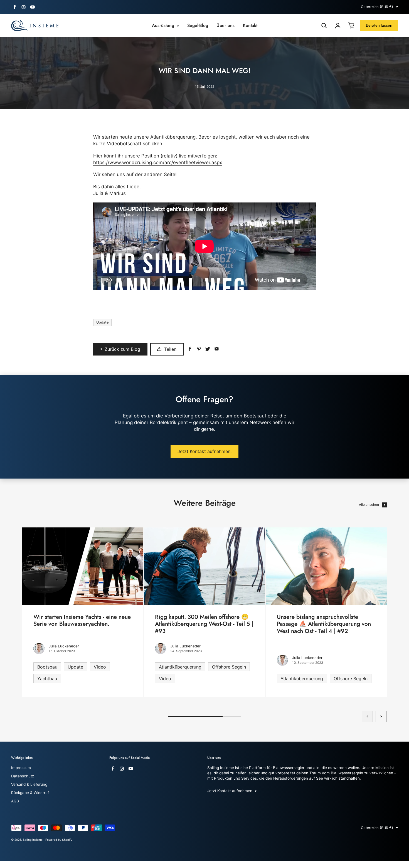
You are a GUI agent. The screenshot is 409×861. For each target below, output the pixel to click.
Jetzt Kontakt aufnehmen (229, 791)
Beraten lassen (379, 25)
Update (102, 322)
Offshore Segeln (229, 667)
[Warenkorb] (351, 25)
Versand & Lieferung (29, 784)
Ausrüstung (164, 25)
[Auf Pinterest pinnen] (198, 349)
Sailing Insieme (33, 839)
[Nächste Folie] (381, 716)
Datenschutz (22, 776)
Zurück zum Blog (122, 349)
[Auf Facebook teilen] (189, 349)
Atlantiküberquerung (180, 667)
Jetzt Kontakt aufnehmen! (204, 451)
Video (100, 667)
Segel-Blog (197, 25)
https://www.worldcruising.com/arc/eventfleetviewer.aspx (157, 162)
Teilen (170, 349)
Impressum (21, 767)
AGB (15, 801)
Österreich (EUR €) (377, 7)
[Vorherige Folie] (367, 716)
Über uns (225, 25)
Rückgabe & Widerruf (30, 792)
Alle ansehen (369, 504)
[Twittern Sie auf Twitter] (207, 349)
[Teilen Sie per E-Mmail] (216, 349)
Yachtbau (47, 678)
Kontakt (250, 25)
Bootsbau (47, 667)
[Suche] (324, 25)
